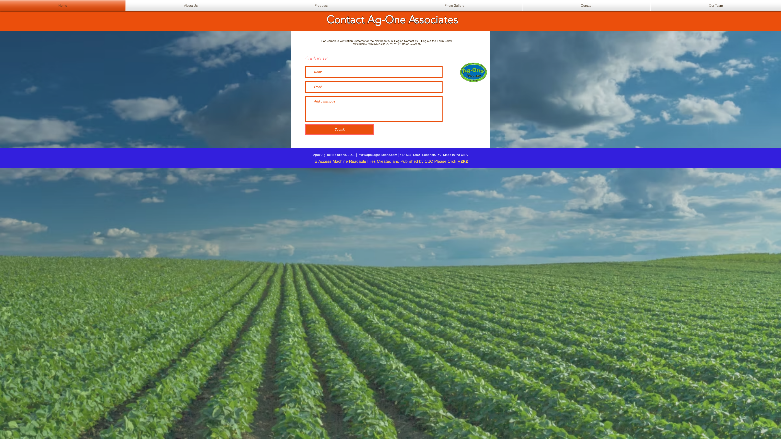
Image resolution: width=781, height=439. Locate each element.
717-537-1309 (409, 155)
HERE (462, 161)
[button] (321, 5)
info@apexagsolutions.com (377, 155)
